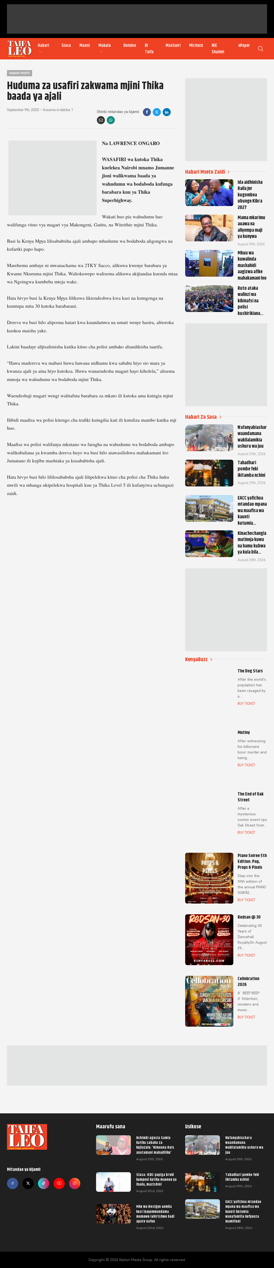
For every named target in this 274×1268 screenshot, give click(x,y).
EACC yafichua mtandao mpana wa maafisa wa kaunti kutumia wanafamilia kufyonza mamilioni (243, 1211)
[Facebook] (147, 112)
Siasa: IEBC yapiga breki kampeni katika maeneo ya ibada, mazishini (156, 1179)
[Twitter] (28, 1183)
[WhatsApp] (111, 120)
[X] (157, 112)
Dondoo (129, 45)
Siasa (66, 45)
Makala (104, 45)
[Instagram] (75, 1183)
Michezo (196, 45)
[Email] (101, 120)
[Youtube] (59, 1183)
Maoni (84, 45)
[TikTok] (43, 1183)
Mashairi (173, 45)
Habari (43, 45)
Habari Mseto (19, 73)
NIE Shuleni (218, 48)
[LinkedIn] (167, 112)
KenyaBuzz (196, 659)
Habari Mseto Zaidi (205, 172)
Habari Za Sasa (201, 417)
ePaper (244, 45)
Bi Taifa (149, 48)
